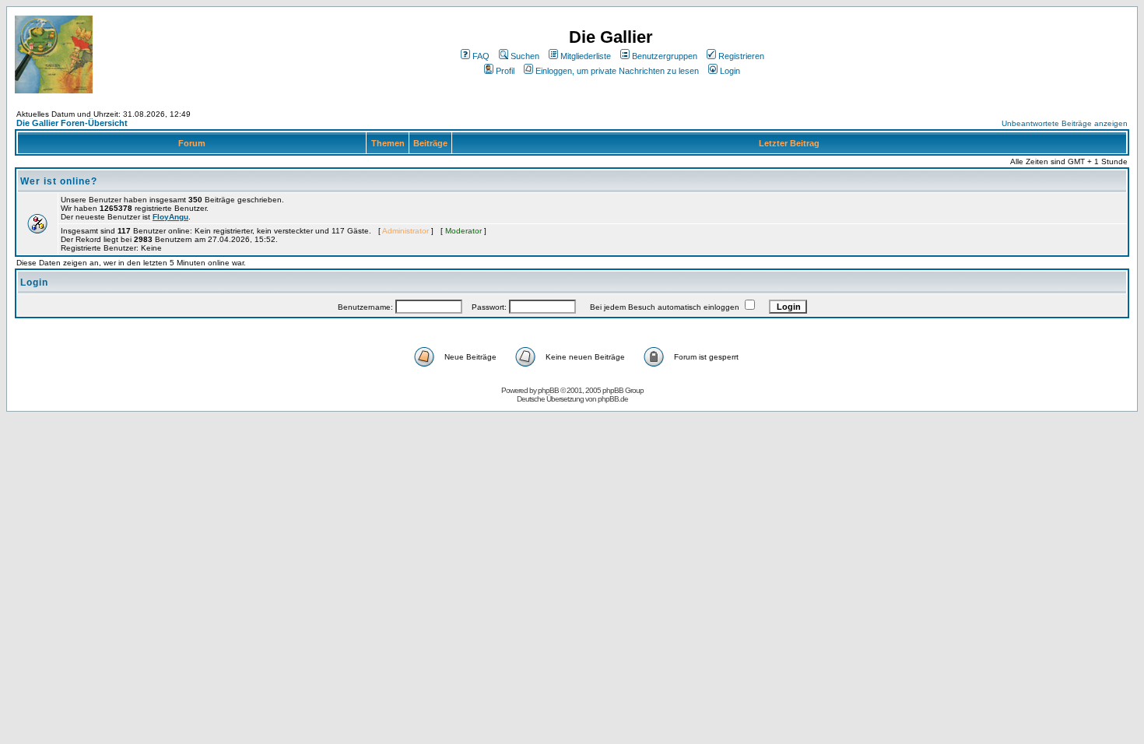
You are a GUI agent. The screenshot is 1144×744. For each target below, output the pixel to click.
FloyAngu (170, 216)
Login (730, 70)
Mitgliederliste (585, 56)
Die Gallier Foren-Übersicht (72, 123)
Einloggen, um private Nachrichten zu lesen (617, 70)
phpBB (548, 390)
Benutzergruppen (664, 56)
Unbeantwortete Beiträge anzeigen (1065, 123)
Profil (505, 70)
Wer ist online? (58, 181)
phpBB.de (613, 399)
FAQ (481, 56)
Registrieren (741, 56)
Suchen (525, 56)
